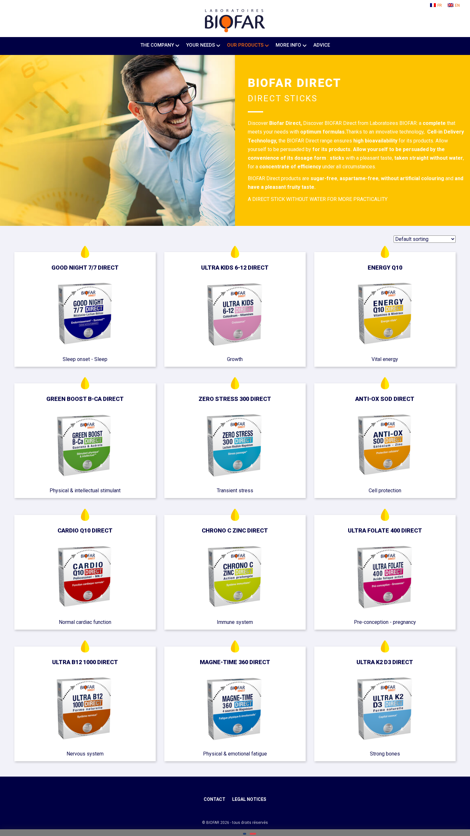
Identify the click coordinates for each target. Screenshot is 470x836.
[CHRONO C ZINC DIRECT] (234, 578)
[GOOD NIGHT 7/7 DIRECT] (84, 315)
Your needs (200, 45)
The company (157, 45)
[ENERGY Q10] (384, 315)
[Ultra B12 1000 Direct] (84, 710)
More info (288, 45)
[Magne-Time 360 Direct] (234, 710)
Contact (214, 799)
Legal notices (249, 799)
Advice (321, 45)
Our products (245, 45)
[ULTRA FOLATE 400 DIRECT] (384, 578)
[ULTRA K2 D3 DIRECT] (384, 710)
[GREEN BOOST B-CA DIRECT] (84, 446)
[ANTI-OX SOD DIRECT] (384, 446)
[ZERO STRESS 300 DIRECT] (234, 446)
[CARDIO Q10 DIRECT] (84, 578)
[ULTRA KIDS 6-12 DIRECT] (234, 315)
